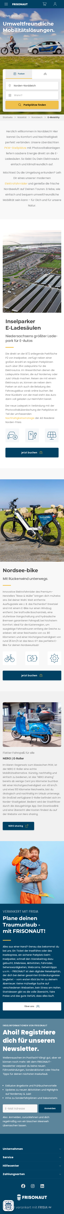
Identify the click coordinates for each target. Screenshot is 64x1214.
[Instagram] (33, 1186)
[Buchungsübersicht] (45, 4)
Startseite (7, 117)
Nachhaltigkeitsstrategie (20, 418)
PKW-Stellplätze (15, 148)
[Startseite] (20, 4)
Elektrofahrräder (16, 184)
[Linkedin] (42, 1186)
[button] (32, 1149)
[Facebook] (23, 1186)
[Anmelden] (55, 4)
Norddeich (37, 117)
